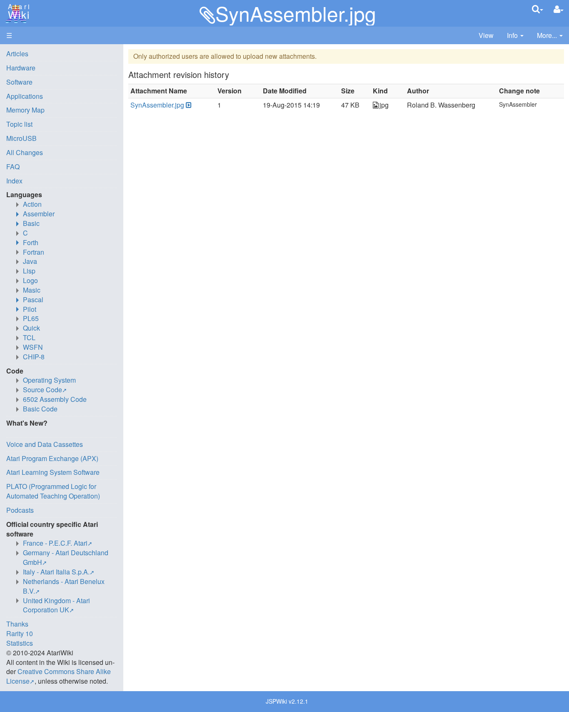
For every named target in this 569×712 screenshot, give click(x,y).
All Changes (24, 152)
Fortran (33, 252)
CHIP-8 (34, 356)
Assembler (39, 213)
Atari (17, 12)
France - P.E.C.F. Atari (55, 543)
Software (19, 82)
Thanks (17, 624)
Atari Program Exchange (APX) (52, 458)
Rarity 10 (19, 633)
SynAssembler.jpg (157, 105)
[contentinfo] (515, 36)
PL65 (31, 318)
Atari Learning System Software (53, 472)
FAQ (13, 166)
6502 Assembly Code (55, 399)
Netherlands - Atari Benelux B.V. (64, 586)
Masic (31, 290)
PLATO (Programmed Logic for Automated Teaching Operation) (53, 491)
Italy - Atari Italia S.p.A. (56, 572)
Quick (31, 328)
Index (14, 181)
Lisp (29, 271)
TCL (29, 337)
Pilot (29, 309)
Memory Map (25, 110)
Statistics (19, 643)
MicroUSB (21, 138)
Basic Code (40, 409)
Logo (30, 280)
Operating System (49, 380)
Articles (17, 53)
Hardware (20, 68)
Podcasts (20, 510)
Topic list (19, 124)
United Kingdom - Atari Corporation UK (56, 605)
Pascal (33, 299)
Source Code (42, 389)
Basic (31, 223)
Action (32, 204)
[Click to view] (188, 105)
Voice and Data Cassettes (44, 444)
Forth (30, 242)
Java (30, 261)
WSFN (33, 347)
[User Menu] (558, 9)
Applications (24, 96)
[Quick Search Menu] (537, 9)
